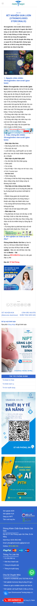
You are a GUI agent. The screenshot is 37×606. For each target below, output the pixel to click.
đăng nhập (11, 324)
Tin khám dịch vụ (8, 384)
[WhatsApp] (32, 572)
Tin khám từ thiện (8, 380)
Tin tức (18, 13)
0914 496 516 (13, 546)
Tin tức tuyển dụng (9, 388)
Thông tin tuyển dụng (11, 569)
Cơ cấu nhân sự (9, 558)
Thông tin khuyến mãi (11, 565)
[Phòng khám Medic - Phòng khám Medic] (18, 3)
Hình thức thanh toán (11, 562)
